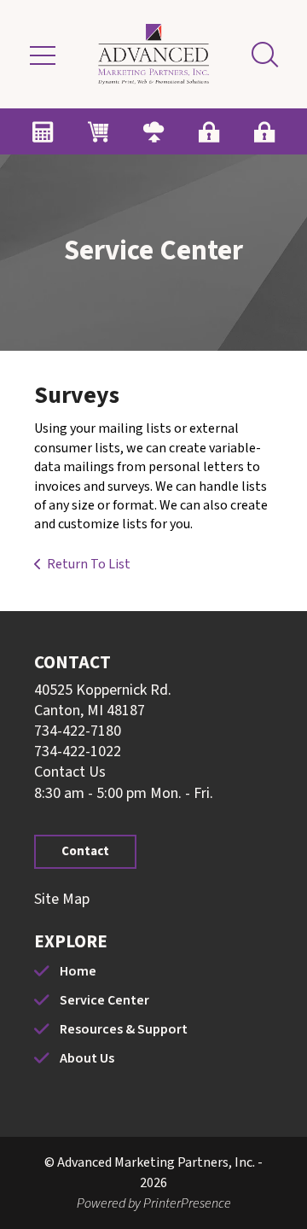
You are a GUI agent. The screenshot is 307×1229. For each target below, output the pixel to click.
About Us (87, 1058)
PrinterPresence (187, 1203)
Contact (85, 851)
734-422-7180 (77, 731)
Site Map (62, 899)
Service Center (104, 1000)
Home (78, 971)
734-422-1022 (77, 751)
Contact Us (70, 772)
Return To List (88, 564)
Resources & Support (124, 1029)
